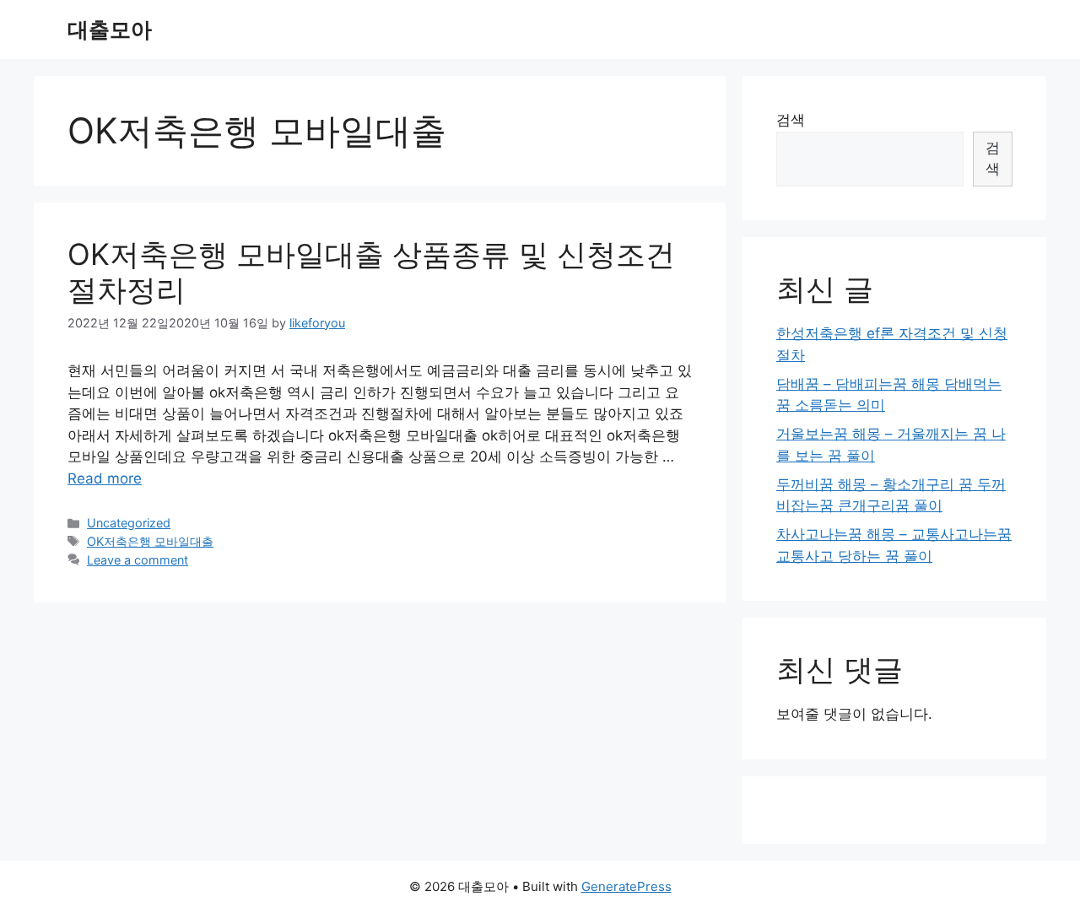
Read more (105, 478)
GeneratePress (626, 886)
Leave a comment (137, 560)
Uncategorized (128, 523)
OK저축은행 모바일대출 (150, 541)
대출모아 (110, 29)
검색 (790, 119)
